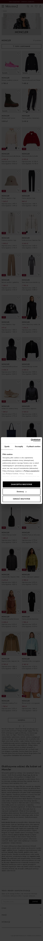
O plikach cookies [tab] (33, 446)
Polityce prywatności (31, 471)
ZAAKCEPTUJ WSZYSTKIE (21, 484)
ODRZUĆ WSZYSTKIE (21, 499)
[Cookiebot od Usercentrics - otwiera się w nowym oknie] (30, 440)
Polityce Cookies (12, 473)
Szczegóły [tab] (19, 446)
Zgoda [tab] (6, 446)
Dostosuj (20, 492)
